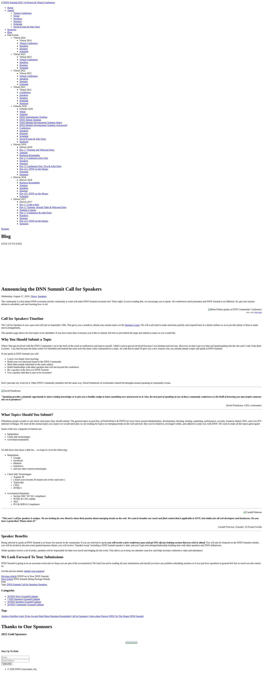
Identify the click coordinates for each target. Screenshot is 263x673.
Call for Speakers (29, 584)
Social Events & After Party (26, 27)
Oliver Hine (258, 312)
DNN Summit (14, 584)
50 (8, 596)
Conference (25, 92)
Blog (9, 32)
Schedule (17, 24)
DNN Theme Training (30, 119)
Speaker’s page (132, 325)
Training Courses (27, 210)
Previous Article (9, 576)
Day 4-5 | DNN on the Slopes (33, 169)
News (34, 296)
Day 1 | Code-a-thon (29, 204)
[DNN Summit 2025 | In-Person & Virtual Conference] (28, 2)
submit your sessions (34, 571)
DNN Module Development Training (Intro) (40, 122)
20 (8, 604)
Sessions (17, 21)
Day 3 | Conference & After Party (35, 212)
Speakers (17, 18)
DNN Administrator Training (33, 117)
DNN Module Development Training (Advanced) (43, 125)
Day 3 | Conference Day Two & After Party (40, 166)
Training (23, 114)
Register (5, 229)
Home (10, 7)
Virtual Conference (22, 13)
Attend (10, 10)
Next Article (7, 579)
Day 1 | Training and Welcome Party (36, 150)
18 (8, 602)
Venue (16, 16)
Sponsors (11, 29)
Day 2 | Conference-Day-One (33, 158)
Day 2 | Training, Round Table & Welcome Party (43, 207)
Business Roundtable (29, 155)
